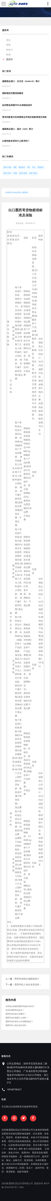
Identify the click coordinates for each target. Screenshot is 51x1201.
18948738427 (14, 1089)
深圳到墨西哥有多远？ (14, 1010)
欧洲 (8, 54)
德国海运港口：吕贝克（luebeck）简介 (21, 81)
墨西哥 (9, 59)
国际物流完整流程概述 (12, 93)
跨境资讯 (9, 192)
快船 (14, 167)
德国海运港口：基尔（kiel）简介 (17, 129)
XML (21, 1187)
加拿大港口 (7, 173)
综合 (8, 40)
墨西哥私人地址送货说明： (28, 984)
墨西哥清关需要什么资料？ (16, 1018)
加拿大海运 (33, 173)
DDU (33, 167)
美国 (8, 45)
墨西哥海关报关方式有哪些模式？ (19, 1021)
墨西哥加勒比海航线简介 (27, 978)
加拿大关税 (7, 167)
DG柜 (15, 173)
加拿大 (9, 49)
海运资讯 (17, 192)
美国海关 (22, 167)
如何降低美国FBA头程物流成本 (17, 105)
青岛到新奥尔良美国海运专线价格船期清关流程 (24, 117)
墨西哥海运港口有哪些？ (15, 1014)
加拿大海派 (23, 173)
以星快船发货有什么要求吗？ (16, 141)
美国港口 (41, 167)
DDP (28, 167)
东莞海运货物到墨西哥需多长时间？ (20, 1006)
